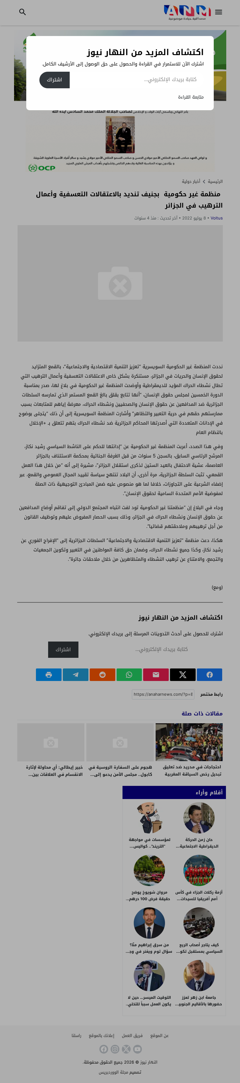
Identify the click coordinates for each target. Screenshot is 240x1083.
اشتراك (54, 80)
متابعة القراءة (191, 97)
